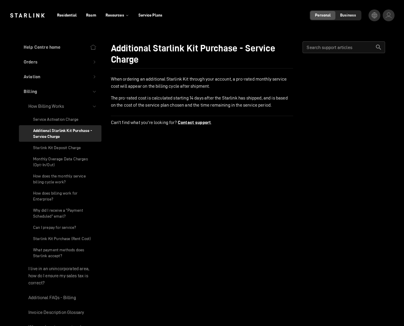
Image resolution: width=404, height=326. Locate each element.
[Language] (374, 15)
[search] (378, 47)
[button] (60, 62)
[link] (27, 15)
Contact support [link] (194, 122)
